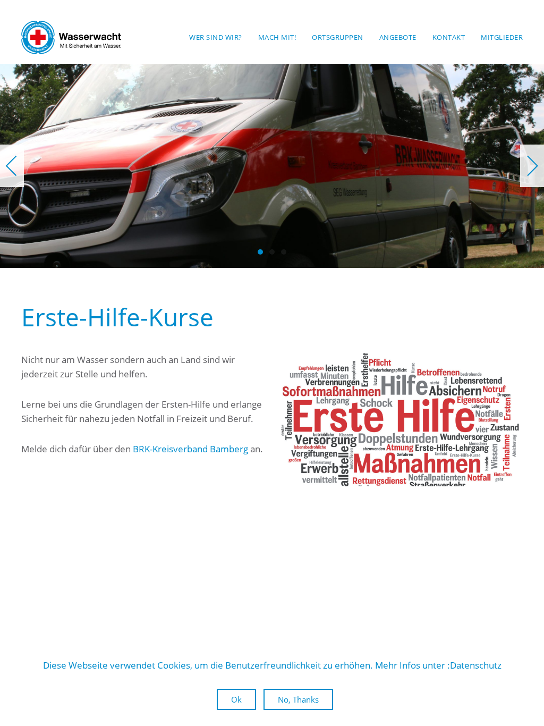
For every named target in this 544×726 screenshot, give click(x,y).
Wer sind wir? (215, 37)
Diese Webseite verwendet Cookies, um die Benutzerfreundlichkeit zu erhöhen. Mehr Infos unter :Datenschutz (272, 665)
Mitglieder (502, 37)
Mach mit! (277, 37)
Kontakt (448, 37)
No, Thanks (298, 699)
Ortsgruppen (337, 37)
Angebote (397, 37)
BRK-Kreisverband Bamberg (190, 449)
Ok (236, 699)
